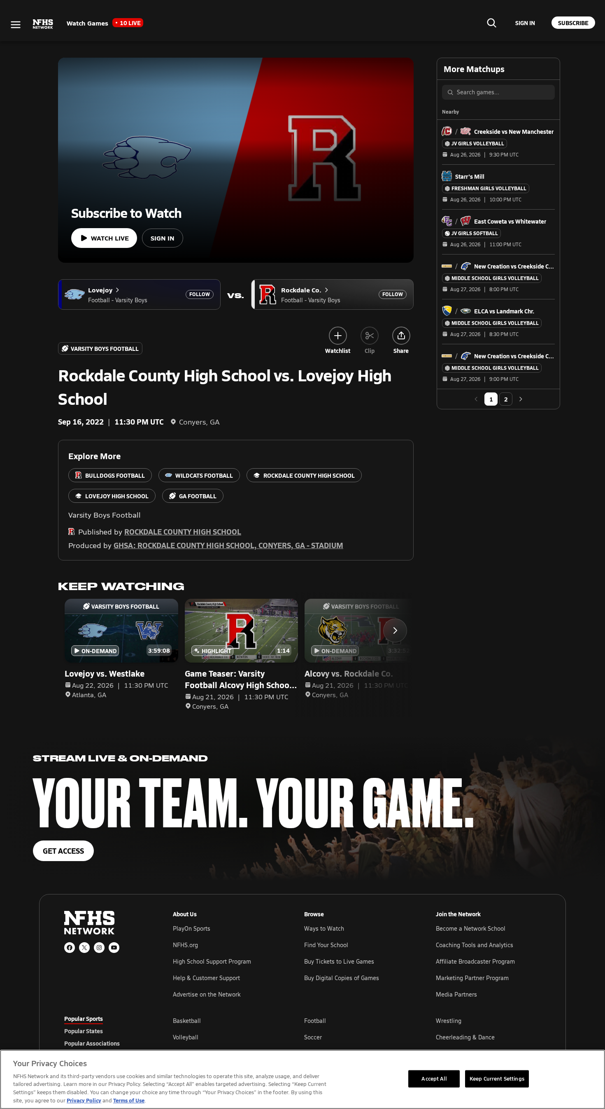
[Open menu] (15, 24)
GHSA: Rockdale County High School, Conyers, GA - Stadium (228, 545)
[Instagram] (99, 947)
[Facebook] (69, 947)
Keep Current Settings (497, 1078)
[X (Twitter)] (84, 947)
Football (315, 1021)
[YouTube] (114, 947)
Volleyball (185, 1037)
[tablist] (105, 1031)
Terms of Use (128, 1100)
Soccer (313, 1037)
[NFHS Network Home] (43, 24)
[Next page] (520, 399)
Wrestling (448, 1021)
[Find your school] (491, 22)
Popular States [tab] (83, 1031)
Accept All (433, 1078)
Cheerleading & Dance (465, 1037)
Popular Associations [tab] (92, 1043)
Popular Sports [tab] (83, 1018)
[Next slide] (395, 630)
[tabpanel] (357, 1037)
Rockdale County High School (182, 531)
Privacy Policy (84, 1100)
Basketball (187, 1021)
